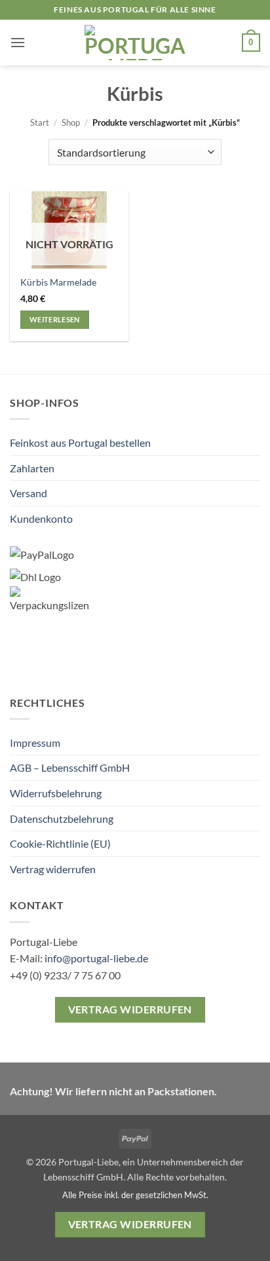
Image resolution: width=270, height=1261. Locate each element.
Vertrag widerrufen (53, 869)
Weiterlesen (54, 319)
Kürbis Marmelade (58, 282)
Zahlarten (32, 468)
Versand (28, 493)
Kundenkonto (41, 518)
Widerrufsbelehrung (56, 793)
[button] (18, 42)
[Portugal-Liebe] (135, 43)
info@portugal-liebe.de (96, 958)
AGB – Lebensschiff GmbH (70, 767)
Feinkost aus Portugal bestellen (80, 442)
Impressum (35, 742)
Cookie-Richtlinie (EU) (60, 843)
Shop (71, 122)
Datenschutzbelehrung (61, 818)
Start (39, 122)
